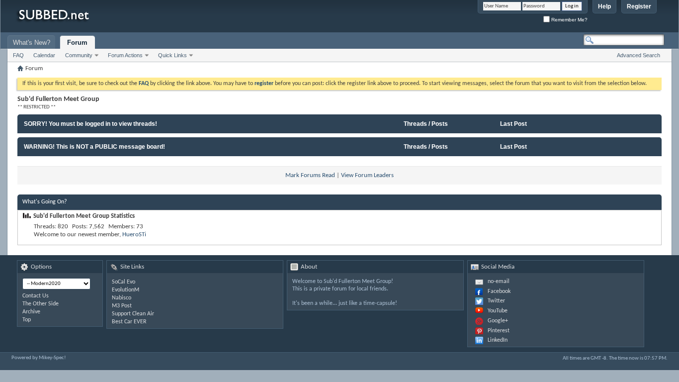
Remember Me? (569, 19)
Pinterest (498, 331)
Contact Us (35, 296)
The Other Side (40, 304)
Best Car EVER (129, 322)
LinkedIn (498, 340)
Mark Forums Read (310, 175)
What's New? (31, 42)
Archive (31, 312)
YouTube (498, 311)
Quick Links (172, 55)
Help (604, 6)
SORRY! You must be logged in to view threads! (90, 123)
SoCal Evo (123, 282)
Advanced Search (638, 55)
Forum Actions (125, 55)
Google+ (498, 321)
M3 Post (122, 306)
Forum (77, 42)
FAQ (18, 55)
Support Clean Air (133, 314)
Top (26, 320)
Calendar (44, 55)
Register (639, 6)
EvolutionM (125, 290)
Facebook (499, 291)
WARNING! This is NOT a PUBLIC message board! (94, 146)
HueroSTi (134, 234)
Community (78, 55)
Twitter (496, 301)
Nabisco (121, 298)
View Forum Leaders (367, 175)
